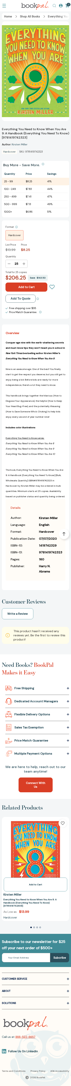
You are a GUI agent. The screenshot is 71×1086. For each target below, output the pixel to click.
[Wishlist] (52, 287)
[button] (31, 927)
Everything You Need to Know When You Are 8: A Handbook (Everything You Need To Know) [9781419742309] (30, 902)
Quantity (10, 256)
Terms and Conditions (14, 1071)
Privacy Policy (37, 1071)
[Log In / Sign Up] (61, 5)
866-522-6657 (25, 1037)
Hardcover (14, 235)
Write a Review (17, 614)
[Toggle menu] (4, 5)
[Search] (54, 5)
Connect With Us (35, 785)
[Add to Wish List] (63, 823)
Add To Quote (20, 298)
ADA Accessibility (59, 1071)
